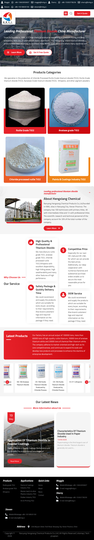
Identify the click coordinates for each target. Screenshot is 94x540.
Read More (14, 461)
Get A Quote (82, 13)
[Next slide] (86, 382)
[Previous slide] (7, 382)
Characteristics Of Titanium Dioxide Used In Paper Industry (71, 434)
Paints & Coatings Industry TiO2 (69, 179)
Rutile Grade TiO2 (25, 130)
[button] (66, 13)
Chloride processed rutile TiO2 (25, 179)
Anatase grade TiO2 (69, 130)
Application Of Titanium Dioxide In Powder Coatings (28, 442)
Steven (8, 509)
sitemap (80, 533)
